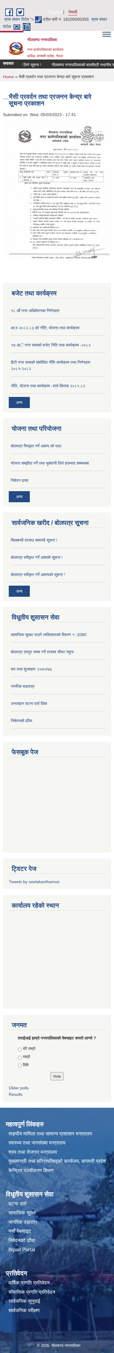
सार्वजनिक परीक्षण (23, 1310)
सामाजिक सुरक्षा (22, 1213)
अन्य (19, 402)
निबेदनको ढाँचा (21, 720)
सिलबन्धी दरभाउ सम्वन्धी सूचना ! (34, 540)
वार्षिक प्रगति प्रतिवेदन (29, 1283)
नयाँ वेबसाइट (19, 1231)
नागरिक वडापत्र (22, 1222)
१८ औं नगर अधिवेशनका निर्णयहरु (35, 310)
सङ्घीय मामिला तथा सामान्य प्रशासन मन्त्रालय (50, 1134)
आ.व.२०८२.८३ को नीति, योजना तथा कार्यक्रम (45, 327)
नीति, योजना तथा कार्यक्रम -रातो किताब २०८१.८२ (48, 386)
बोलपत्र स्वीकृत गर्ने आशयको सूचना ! (38, 574)
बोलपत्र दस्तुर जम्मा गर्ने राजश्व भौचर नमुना (42, 652)
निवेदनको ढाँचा (21, 1240)
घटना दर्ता (17, 1204)
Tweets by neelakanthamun (34, 881)
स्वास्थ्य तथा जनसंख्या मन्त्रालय (36, 1143)
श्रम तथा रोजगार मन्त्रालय (32, 1152)
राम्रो (26, 1056)
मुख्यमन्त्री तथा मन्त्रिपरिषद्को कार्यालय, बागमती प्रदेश (57, 1161)
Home (8, 76)
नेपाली (72, 12)
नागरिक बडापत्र (22, 686)
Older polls (19, 1088)
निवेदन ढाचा (19, 480)
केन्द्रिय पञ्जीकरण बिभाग (30, 1170)
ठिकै (26, 1065)
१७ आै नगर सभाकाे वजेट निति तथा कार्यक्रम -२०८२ (51, 345)
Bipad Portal (21, 1249)
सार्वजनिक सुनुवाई (24, 1301)
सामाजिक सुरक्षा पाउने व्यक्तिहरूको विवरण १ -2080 (49, 634)
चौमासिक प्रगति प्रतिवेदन (31, 1292)
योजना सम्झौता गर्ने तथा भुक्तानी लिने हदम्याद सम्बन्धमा (50, 463)
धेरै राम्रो (29, 1048)
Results (16, 1094)
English (55, 12)
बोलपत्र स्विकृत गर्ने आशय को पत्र (36, 446)
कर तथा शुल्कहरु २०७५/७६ (31, 669)
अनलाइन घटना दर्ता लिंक (29, 703)
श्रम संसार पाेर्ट (15, 19)
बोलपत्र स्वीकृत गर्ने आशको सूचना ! (37, 557)
